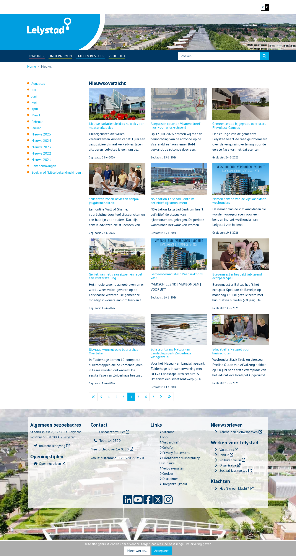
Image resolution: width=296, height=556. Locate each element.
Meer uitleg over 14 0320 (110, 449)
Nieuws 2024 (41, 140)
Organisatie (228, 465)
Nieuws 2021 (41, 159)
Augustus (38, 83)
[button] (37, 56)
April (34, 109)
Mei (34, 102)
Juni (34, 96)
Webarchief (170, 442)
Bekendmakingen (43, 166)
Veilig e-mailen (172, 468)
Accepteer (161, 550)
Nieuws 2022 (41, 153)
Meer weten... (137, 550)
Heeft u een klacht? (234, 488)
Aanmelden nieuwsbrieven (239, 432)
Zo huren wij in (230, 460)
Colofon (167, 447)
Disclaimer (169, 478)
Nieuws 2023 (41, 147)
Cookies (167, 473)
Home (31, 66)
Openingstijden (50, 463)
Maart (36, 115)
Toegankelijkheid (174, 484)
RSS (164, 437)
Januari (36, 128)
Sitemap (167, 432)
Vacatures (227, 449)
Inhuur (224, 455)
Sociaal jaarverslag (233, 470)
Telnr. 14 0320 (110, 440)
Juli (33, 90)
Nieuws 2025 (41, 134)
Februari (37, 121)
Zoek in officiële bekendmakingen (56, 172)
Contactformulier (112, 432)
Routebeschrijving (52, 445)
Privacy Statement (175, 452)
